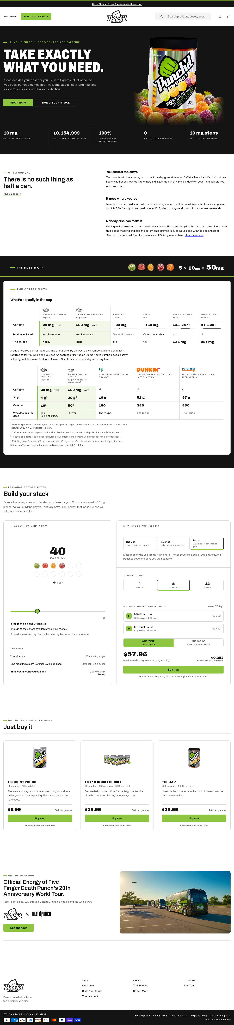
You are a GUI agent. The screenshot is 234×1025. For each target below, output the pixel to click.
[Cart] (229, 16)
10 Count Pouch (22, 782)
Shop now (18, 102)
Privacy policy (159, 1015)
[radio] (139, 543)
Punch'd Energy (222, 1019)
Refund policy (142, 1015)
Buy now (173, 669)
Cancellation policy (220, 1015)
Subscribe (198, 643)
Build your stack (56, 102)
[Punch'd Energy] (13, 985)
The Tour (189, 985)
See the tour (18, 928)
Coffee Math (140, 991)
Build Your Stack (36, 16)
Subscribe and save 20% (117, 825)
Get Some (10, 16)
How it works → (194, 235)
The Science (140, 985)
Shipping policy (199, 1015)
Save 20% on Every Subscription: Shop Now (117, 4)
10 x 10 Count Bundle (103, 782)
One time (148, 643)
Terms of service (179, 1015)
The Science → (12, 193)
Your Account (90, 996)
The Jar (169, 782)
